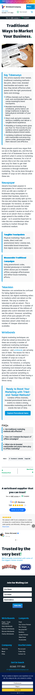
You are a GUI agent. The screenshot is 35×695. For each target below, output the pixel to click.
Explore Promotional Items (17, 413)
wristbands (18, 350)
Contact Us (21, 654)
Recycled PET (23, 630)
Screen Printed (23, 635)
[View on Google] (2, 534)
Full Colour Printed (25, 624)
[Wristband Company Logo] (11, 8)
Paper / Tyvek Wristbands (6, 623)
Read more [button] (5, 526)
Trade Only (21, 651)
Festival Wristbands (8, 629)
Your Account (23, 12)
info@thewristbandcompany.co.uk (17, 669)
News (3, 651)
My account (22, 649)
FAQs (3, 654)
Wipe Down (22, 637)
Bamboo (21, 632)
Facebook (14, 459)
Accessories (22, 640)
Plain (20, 622)
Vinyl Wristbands (7, 626)
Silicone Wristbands (8, 631)
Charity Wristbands (8, 634)
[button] (29, 7)
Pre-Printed (22, 627)
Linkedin (20, 459)
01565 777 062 (7, 13)
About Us (5, 649)
